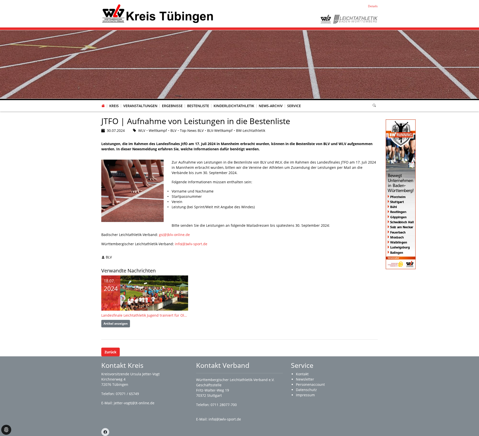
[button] (114, 101)
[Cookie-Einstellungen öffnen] (6, 430)
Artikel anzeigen (116, 323)
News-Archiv (271, 105)
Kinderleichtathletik (234, 105)
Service (294, 105)
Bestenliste (198, 105)
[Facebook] (105, 432)
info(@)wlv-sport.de (191, 243)
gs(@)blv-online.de (174, 234)
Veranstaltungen (140, 105)
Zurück (111, 352)
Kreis (114, 105)
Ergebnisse (172, 105)
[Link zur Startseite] (157, 13)
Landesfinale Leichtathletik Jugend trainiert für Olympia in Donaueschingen (144, 315)
